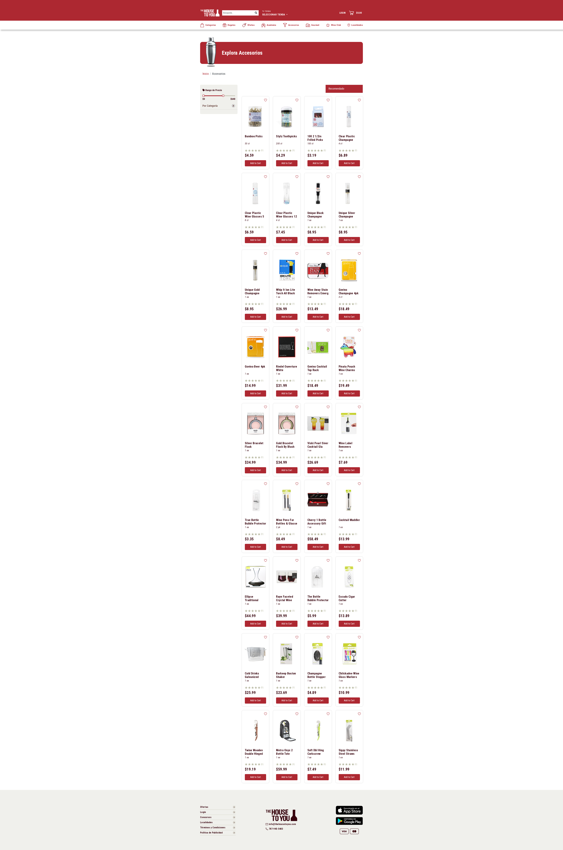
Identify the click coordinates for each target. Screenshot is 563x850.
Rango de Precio (213, 90)
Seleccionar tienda (274, 13)
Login (342, 12)
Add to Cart (255, 163)
